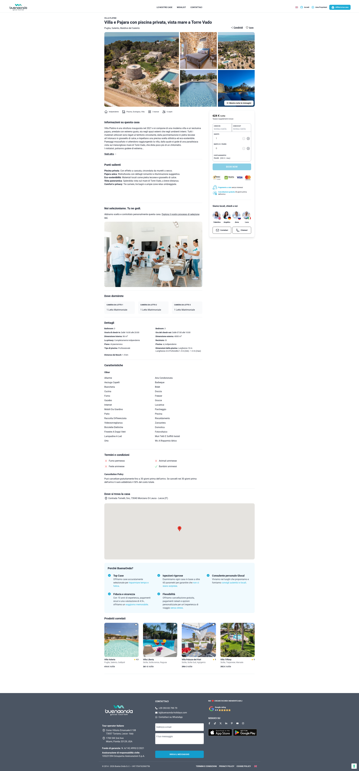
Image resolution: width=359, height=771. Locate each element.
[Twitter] (220, 723)
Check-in (217, 126)
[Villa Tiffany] (237, 640)
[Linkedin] (226, 723)
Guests (216, 134)
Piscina (129, 112)
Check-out (237, 126)
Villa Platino (110, 18)
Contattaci (196, 7)
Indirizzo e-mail (163, 727)
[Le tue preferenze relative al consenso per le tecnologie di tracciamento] (354, 766)
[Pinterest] (232, 723)
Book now (232, 166)
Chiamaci (244, 230)
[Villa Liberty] (160, 640)
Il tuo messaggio (164, 736)
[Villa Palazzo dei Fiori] (199, 640)
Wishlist (181, 7)
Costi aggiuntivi (220, 155)
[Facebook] (209, 723)
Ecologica (136, 112)
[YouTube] (237, 723)
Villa (143, 112)
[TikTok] (215, 723)
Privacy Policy (226, 766)
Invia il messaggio (179, 754)
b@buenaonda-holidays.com (173, 712)
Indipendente (114, 112)
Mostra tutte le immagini (240, 103)
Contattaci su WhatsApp (171, 717)
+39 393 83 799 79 (168, 708)
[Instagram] (243, 723)
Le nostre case (164, 7)
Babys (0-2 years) (220, 144)
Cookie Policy (244, 766)
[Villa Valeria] (121, 640)
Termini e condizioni (206, 766)
